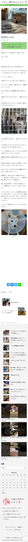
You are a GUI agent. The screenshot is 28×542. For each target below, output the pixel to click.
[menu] (26, 2)
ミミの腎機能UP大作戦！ (17, 346)
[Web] (12, 501)
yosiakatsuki (13, 540)
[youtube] (19, 501)
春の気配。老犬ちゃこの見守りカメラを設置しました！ (18, 370)
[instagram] (17, 501)
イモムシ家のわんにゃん (12, 1)
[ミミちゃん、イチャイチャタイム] (14, 449)
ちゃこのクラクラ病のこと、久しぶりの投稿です (9, 311)
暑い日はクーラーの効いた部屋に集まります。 (13, 438)
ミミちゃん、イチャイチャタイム (10, 457)
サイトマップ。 (10, 529)
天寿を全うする (14, 375)
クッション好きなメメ (7, 419)
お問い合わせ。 (18, 529)
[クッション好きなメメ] (14, 411)
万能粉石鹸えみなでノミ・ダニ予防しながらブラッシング (18, 340)
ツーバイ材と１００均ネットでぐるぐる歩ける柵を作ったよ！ (18, 355)
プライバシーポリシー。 (11, 527)
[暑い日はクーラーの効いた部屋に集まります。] (14, 429)
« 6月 (3, 492)
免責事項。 (20, 527)
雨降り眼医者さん (15, 302)
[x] (14, 501)
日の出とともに (13, 322)
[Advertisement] (14, 264)
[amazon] (22, 501)
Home (2, 322)
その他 (10, 292)
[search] (25, 467)
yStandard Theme (6, 540)
